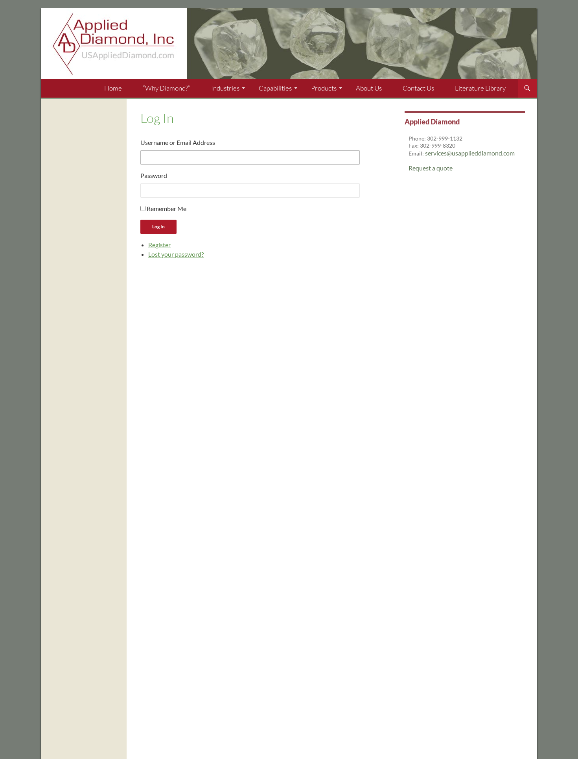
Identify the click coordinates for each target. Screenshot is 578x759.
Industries (225, 88)
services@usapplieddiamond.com (470, 153)
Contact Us (418, 88)
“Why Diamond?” (166, 88)
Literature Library (480, 88)
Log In (158, 227)
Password (153, 175)
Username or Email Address (177, 142)
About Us (369, 88)
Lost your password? (176, 254)
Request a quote (431, 168)
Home (113, 88)
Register (159, 244)
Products (324, 88)
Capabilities (275, 88)
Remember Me (166, 208)
